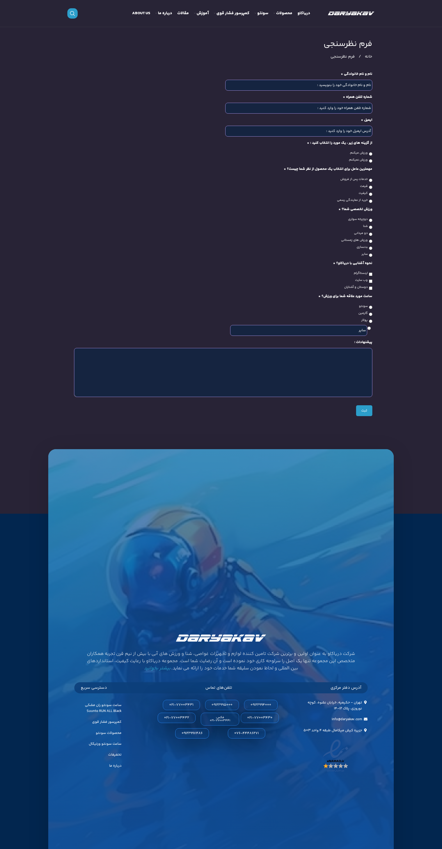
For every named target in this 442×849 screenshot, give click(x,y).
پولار (364, 320)
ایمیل (366, 120)
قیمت (364, 186)
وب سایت (361, 280)
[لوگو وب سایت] (351, 13)
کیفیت (363, 193)
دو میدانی (361, 233)
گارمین (363, 313)
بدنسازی (362, 247)
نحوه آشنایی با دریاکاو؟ (352, 263)
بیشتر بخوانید (157, 668)
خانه (368, 56)
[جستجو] (72, 13)
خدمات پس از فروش (354, 179)
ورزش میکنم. (358, 153)
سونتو (363, 306)
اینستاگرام (361, 273)
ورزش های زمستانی (354, 240)
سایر (364, 254)
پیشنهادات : (363, 342)
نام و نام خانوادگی (356, 74)
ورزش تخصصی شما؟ (355, 209)
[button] (220, 719)
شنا (365, 226)
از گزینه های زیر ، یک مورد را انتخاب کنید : (339, 143)
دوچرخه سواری (358, 219)
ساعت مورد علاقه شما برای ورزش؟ (345, 296)
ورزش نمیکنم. (358, 160)
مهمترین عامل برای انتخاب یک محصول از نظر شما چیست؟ (328, 169)
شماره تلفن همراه (357, 97)
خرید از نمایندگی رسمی (352, 200)
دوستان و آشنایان (356, 287)
